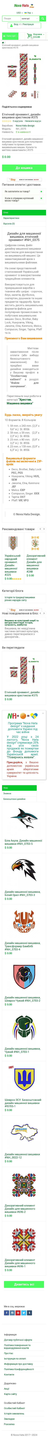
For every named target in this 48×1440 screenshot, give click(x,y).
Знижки (7, 793)
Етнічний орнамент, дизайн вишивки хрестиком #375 (22, 694)
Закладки (9, 1418)
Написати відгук (33, 121)
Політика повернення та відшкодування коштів (17, 1346)
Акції (6, 1388)
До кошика (24, 168)
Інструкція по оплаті (15, 1358)
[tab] (24, 191)
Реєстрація (28, 24)
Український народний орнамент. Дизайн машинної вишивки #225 (12, 565)
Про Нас (8, 1353)
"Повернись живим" (20, 757)
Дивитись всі (24, 1284)
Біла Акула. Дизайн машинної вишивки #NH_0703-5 (23, 842)
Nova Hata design (25, 125)
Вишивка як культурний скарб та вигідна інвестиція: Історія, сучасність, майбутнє (22, 622)
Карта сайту (10, 1394)
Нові (5, 788)
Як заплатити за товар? (17, 191)
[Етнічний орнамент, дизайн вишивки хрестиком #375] (13, 95)
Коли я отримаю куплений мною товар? (19, 199)
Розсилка (9, 1424)
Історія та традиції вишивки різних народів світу (20, 599)
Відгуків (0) (9, 223)
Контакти (9, 1374)
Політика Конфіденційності (19, 1369)
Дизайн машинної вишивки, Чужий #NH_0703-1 (22, 1050)
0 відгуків (18, 121)
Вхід (16, 24)
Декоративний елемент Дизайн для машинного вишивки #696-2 (20, 1208)
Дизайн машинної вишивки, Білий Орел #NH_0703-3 (22, 893)
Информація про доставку (18, 1364)
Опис (5, 212)
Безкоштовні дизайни (14, 799)
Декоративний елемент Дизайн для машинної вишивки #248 (36, 563)
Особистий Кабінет (14, 1408)
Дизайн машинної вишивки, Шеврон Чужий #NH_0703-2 (22, 999)
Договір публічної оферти (18, 1339)
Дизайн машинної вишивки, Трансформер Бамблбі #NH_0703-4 (22, 946)
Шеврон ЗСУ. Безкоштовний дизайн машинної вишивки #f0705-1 (23, 1103)
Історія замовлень (14, 1413)
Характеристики (11, 218)
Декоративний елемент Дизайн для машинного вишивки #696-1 (20, 1263)
